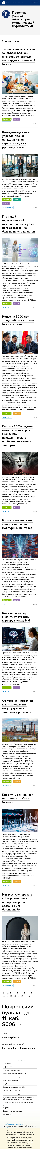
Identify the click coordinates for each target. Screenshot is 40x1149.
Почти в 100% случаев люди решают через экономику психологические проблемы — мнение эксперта (17, 435)
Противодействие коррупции (13, 1094)
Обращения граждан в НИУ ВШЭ (14, 1087)
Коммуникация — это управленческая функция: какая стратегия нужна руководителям (17, 139)
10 (4, 996)
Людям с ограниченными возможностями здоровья (17, 1107)
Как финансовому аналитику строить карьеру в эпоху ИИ (16, 616)
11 (7, 996)
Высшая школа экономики (15, 3)
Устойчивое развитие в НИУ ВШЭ (14, 1073)
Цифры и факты (8, 1067)
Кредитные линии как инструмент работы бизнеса (17, 798)
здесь (32, 1136)
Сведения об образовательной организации (18, 1102)
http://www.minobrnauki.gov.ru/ (13, 1124)
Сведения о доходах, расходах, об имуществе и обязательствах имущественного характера (19, 1098)
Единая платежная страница (12, 1111)
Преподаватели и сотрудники (13, 1077)
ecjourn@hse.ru (11, 1037)
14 (18, 996)
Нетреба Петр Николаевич (18, 1048)
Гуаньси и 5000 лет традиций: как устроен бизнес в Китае (18, 320)
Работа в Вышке (8, 1114)
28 (29, 996)
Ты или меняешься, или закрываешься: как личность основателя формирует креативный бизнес (18, 56)
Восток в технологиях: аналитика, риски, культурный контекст (17, 524)
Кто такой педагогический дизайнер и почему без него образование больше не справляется (18, 224)
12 (11, 996)
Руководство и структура (11, 1070)
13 (15, 996)
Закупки (5, 1084)
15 (22, 996)
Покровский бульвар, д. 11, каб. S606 (18, 1015)
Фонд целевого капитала (11, 1090)
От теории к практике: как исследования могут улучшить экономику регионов (18, 706)
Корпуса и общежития (10, 1080)
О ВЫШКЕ (7, 1063)
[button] (15, 1061)
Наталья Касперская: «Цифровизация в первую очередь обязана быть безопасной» (17, 902)
